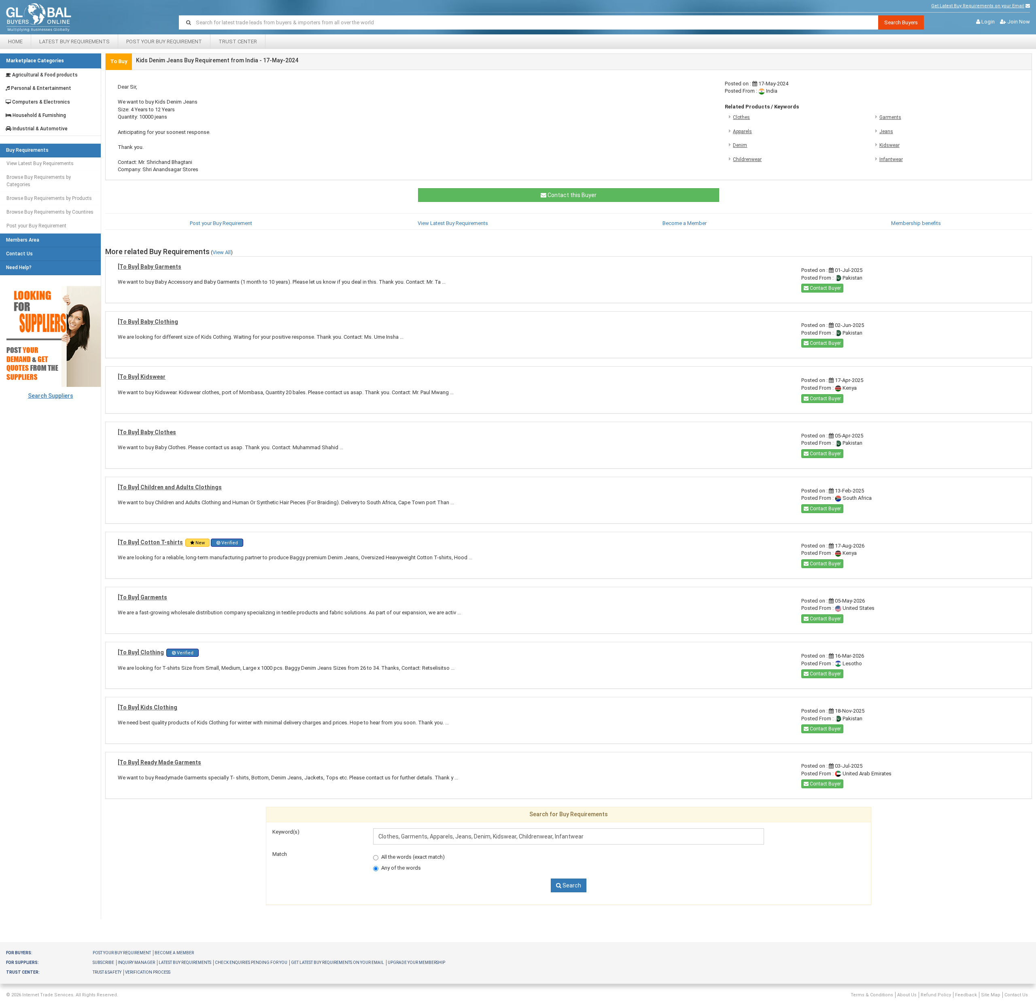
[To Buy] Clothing (141, 652)
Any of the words (401, 868)
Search (571, 885)
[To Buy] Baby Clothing (148, 321)
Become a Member (684, 223)
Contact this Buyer (571, 195)
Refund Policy (936, 995)
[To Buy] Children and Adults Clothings (170, 487)
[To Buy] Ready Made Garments (159, 762)
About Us (907, 995)
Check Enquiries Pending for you (251, 962)
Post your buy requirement (122, 953)
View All (221, 252)
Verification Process (147, 972)
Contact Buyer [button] (825, 288)
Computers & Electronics (40, 102)
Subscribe (103, 962)
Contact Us (19, 254)
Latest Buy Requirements (74, 41)
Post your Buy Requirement (164, 41)
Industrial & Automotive (39, 129)
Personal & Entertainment (40, 88)
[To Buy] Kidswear (142, 377)
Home (15, 41)
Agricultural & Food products (44, 75)
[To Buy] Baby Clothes (147, 432)
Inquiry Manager (136, 962)
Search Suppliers (50, 396)
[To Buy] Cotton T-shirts (150, 542)
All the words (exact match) (413, 857)
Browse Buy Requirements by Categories (38, 180)
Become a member (174, 953)
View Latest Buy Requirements (40, 163)
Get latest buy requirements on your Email (337, 962)
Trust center (238, 41)
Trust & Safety (107, 972)
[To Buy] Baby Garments (149, 266)
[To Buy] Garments (142, 597)
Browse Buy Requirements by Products (49, 198)
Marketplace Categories (35, 61)
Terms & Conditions (872, 995)
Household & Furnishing (38, 115)
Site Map (990, 995)
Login (988, 22)
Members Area (22, 240)
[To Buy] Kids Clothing (147, 707)
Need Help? (19, 267)
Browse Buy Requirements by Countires (49, 212)
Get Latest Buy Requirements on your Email (977, 5)
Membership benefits (916, 223)
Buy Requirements (27, 150)
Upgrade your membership (416, 962)
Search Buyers (901, 22)
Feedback (966, 995)
